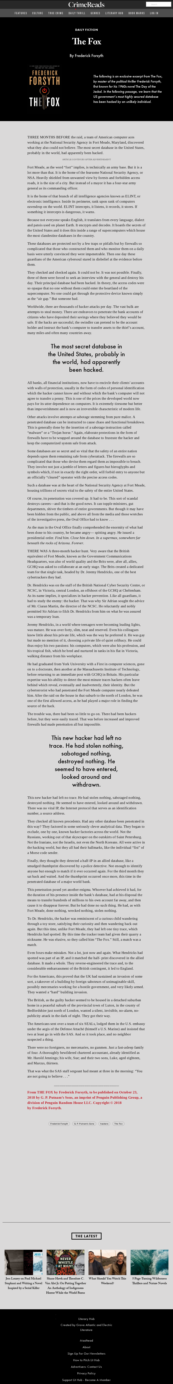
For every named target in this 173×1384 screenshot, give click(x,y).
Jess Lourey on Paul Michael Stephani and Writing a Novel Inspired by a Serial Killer (23, 1283)
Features (21, 13)
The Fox (118, 1123)
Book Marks (137, 13)
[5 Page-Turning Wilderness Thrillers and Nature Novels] (149, 1268)
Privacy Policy (86, 1373)
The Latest (86, 1236)
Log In (154, 13)
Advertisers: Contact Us (86, 1367)
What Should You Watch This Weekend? (107, 1281)
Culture (37, 13)
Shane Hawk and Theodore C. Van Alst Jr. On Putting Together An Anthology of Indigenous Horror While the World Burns (65, 1286)
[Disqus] (86, 1169)
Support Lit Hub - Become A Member (86, 1380)
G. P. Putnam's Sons (84, 1123)
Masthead (86, 1340)
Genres (95, 13)
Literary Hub (114, 13)
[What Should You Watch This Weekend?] (107, 1268)
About (86, 1347)
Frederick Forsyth (59, 1123)
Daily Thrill (77, 13)
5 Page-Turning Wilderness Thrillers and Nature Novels (149, 1281)
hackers (104, 1123)
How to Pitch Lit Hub (86, 1360)
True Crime (56, 13)
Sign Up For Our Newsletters (86, 1353)
